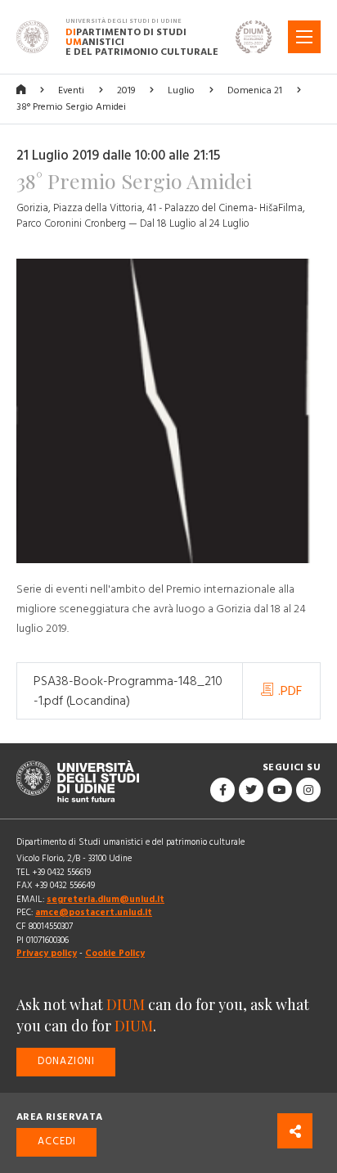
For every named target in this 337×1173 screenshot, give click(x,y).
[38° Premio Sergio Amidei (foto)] (168, 419)
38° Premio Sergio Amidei (71, 107)
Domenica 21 (254, 90)
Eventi (71, 90)
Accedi (57, 1141)
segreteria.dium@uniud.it (105, 899)
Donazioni (66, 1061)
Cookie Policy (115, 953)
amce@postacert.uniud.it (93, 912)
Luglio (181, 90)
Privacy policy (46, 953)
